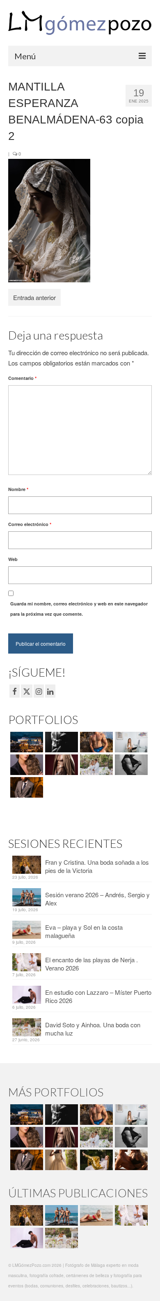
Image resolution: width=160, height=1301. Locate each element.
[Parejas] (130, 1160)
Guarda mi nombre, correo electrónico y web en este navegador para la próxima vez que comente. (79, 608)
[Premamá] (60, 742)
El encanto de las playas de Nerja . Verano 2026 (91, 963)
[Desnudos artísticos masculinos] (60, 764)
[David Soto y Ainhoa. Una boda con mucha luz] (60, 1238)
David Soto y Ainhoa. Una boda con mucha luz (92, 1028)
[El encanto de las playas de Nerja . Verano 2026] (130, 1215)
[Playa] (95, 742)
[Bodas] (95, 764)
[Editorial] (95, 1160)
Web (13, 559)
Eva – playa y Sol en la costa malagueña (84, 931)
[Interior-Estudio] (130, 764)
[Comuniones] (60, 1160)
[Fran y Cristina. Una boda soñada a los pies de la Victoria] (25, 1215)
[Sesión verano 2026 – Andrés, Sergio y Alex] (60, 1215)
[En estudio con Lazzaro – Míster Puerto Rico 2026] (25, 1238)
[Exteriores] (25, 787)
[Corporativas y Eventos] (130, 742)
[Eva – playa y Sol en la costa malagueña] (95, 1215)
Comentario (22, 378)
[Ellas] (25, 764)
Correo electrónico (29, 524)
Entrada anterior (34, 297)
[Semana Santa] (25, 742)
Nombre (18, 489)
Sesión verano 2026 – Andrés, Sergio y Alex (97, 898)
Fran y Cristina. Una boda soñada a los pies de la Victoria (97, 866)
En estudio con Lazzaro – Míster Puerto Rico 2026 (98, 996)
